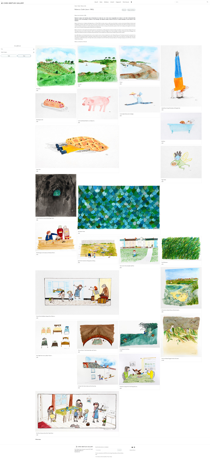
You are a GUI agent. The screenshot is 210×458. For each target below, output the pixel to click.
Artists (79, 6)
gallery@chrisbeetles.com (79, 450)
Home (76, 6)
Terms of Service (120, 453)
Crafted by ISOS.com (132, 450)
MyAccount (126, 2)
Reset (24, 55)
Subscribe (119, 449)
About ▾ (96, 2)
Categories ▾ (118, 2)
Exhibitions (106, 2)
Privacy (108, 456)
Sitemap (111, 456)
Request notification (131, 9)
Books (101, 2)
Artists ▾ (112, 2)
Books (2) (124, 9)
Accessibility (105, 456)
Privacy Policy (114, 453)
